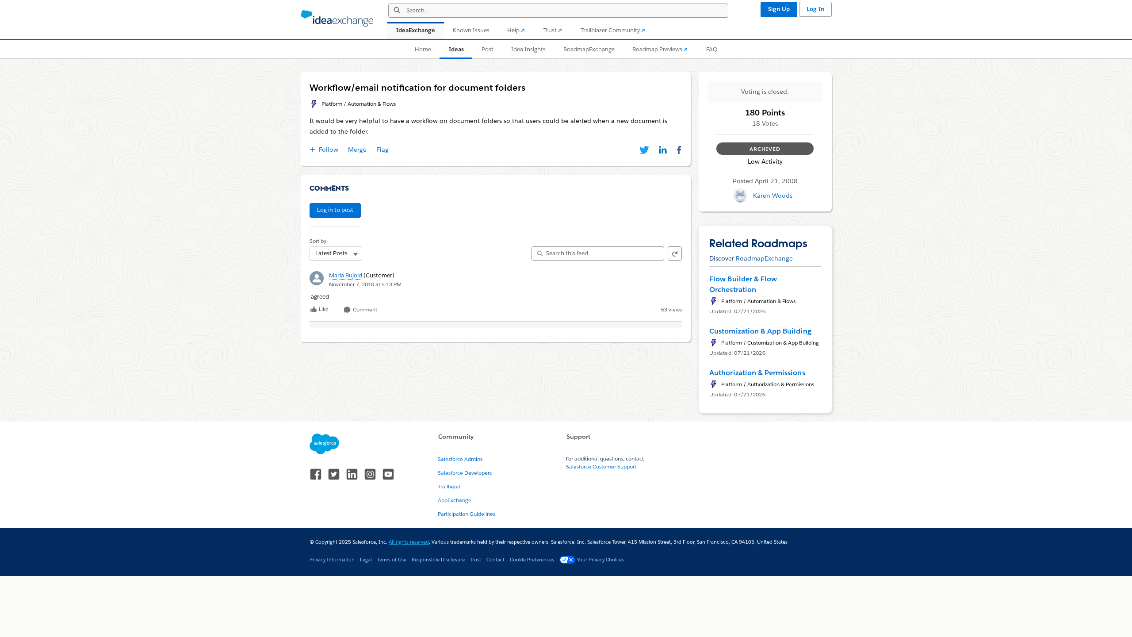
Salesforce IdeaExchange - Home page (337, 18)
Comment (364, 310)
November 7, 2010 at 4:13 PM (365, 284)
